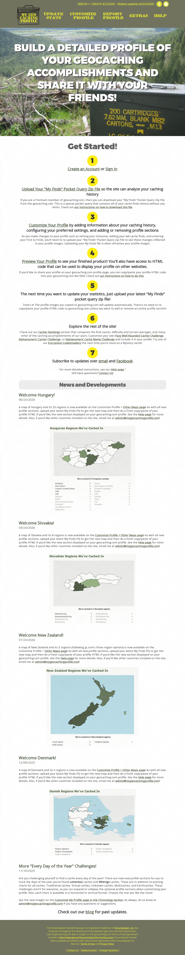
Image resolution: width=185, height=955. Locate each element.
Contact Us (106, 373)
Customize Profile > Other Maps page (119, 535)
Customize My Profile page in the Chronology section (89, 900)
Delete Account (89, 950)
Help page (117, 369)
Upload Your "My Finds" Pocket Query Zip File (61, 189)
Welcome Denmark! (37, 757)
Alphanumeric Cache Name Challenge (90, 339)
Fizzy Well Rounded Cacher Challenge (139, 335)
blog (90, 911)
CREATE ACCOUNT (103, 4)
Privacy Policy (107, 943)
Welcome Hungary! (37, 395)
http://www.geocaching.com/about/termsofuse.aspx (86, 937)
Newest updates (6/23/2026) (135, 4)
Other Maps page (134, 407)
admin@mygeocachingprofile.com (137, 418)
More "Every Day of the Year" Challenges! (57, 866)
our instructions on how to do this (122, 276)
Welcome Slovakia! (36, 523)
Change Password (108, 950)
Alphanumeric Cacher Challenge (40, 339)
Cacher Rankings (49, 332)
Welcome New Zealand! (41, 635)
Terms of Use (87, 943)
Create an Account (84, 168)
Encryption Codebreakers (64, 343)
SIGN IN (82, 4)
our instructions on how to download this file (103, 207)
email (103, 360)
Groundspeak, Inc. (124, 928)
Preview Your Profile (39, 261)
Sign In (111, 168)
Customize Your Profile (48, 225)
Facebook (124, 360)
